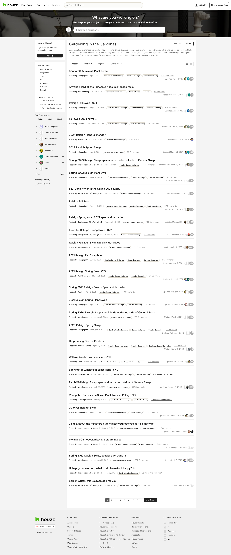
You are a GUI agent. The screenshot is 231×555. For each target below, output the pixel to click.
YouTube (171, 535)
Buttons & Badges (106, 547)
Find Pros (26, 5)
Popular (101, 64)
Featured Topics (43, 66)
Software (42, 5)
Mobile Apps (72, 543)
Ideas (55, 5)
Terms (70, 535)
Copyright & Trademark (77, 547)
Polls (41, 80)
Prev (38, 174)
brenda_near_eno (85, 247)
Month (59, 119)
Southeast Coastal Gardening (160, 346)
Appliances (44, 83)
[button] (119, 30)
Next (61, 174)
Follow (189, 43)
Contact (135, 543)
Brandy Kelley (83, 91)
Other (42, 76)
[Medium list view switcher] (191, 64)
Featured (88, 64)
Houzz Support (138, 539)
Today (40, 119)
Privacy (70, 531)
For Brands (104, 543)
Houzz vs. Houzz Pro (108, 527)
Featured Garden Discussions (51, 108)
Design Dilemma (46, 69)
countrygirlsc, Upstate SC (89, 428)
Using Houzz (44, 73)
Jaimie (81, 292)
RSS (169, 539)
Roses (147, 92)
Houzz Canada (138, 523)
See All (43, 90)
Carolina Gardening (151, 76)
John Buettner (84, 276)
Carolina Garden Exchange (114, 76)
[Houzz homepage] (10, 5)
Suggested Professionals (142, 531)
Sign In (134, 547)
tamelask (81, 123)
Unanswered (116, 64)
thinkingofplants (85, 374)
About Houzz (72, 523)
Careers (70, 527)
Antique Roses (134, 92)
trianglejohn (83, 75)
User (80, 362)
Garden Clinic (129, 362)
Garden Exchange (133, 76)
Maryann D (82, 139)
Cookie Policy (73, 539)
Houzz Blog (172, 523)
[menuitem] (27, 5)
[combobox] (103, 5)
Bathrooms (44, 87)
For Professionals (106, 523)
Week (50, 119)
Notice (78, 531)
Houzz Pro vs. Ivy (106, 531)
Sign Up (50, 55)
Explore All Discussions (48, 101)
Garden (140, 362)
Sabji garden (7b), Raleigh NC (90, 165)
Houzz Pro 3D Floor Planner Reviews (114, 539)
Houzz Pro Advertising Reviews (112, 535)
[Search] (66, 5)
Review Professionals (140, 527)
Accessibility (137, 535)
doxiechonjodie (84, 346)
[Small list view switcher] (187, 64)
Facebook (172, 531)
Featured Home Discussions (50, 104)
